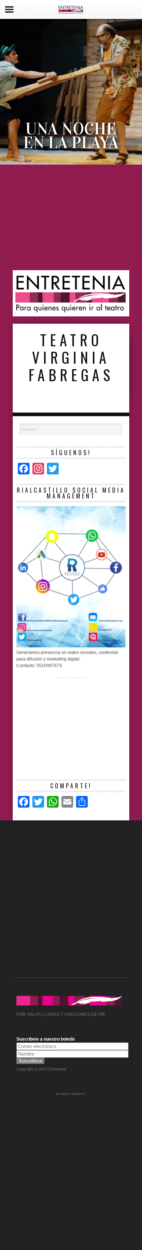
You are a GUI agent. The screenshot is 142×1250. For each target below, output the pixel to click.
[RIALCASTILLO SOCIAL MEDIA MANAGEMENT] (71, 645)
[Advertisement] (71, 217)
